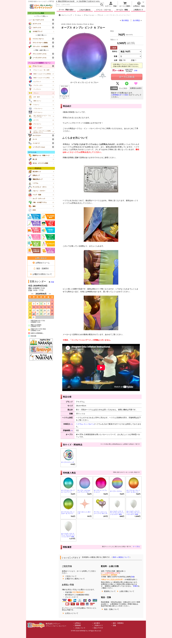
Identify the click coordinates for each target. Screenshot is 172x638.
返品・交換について (111, 609)
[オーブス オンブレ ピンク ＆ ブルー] (84, 78)
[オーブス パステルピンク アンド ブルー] (85, 483)
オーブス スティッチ (67, 462)
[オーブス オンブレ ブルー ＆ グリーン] (68, 483)
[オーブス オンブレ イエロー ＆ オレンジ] (134, 483)
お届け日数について (126, 591)
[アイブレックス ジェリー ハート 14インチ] (101, 503)
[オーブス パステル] (117, 483)
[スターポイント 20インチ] (85, 503)
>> (50, 294)
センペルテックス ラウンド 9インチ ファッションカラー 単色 (133, 512)
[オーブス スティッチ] (68, 454)
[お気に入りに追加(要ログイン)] (136, 84)
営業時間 (78, 625)
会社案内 (97, 623)
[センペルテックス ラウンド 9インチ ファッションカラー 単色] (134, 503)
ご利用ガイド (98, 625)
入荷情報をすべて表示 (120, 95)
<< (32, 294)
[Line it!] (126, 84)
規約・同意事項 (118, 623)
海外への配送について (121, 557)
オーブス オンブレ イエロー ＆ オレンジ (133, 491)
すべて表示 (123, 88)
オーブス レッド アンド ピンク (100, 491)
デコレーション (89, 15)
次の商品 (136, 20)
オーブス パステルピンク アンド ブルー (83, 491)
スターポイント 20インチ (84, 512)
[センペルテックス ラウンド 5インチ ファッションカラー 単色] (117, 503)
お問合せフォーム (42, 262)
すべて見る (136, 546)
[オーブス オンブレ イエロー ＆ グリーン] (68, 503)
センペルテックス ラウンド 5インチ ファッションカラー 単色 (117, 512)
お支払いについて (71, 613)
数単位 (114, 51)
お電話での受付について (41, 274)
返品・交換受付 (42, 268)
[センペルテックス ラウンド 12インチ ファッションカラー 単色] (68, 526)
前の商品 (125, 20)
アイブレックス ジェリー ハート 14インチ (100, 512)
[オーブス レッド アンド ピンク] (101, 483)
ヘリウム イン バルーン (85, 424)
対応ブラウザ (98, 628)
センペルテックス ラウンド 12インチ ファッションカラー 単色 (68, 535)
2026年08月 (41, 293)
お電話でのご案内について (75, 579)
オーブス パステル (116, 491)
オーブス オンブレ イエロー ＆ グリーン (68, 512)
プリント (100, 15)
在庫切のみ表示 (136, 88)
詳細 (52, 282)
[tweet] (117, 84)
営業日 (135, 586)
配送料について (110, 591)
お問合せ (78, 623)
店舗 (80, 1)
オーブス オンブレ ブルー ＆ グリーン (68, 491)
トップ (66, 15)
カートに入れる (127, 77)
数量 (115, 56)
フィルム (78, 15)
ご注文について (71, 576)
